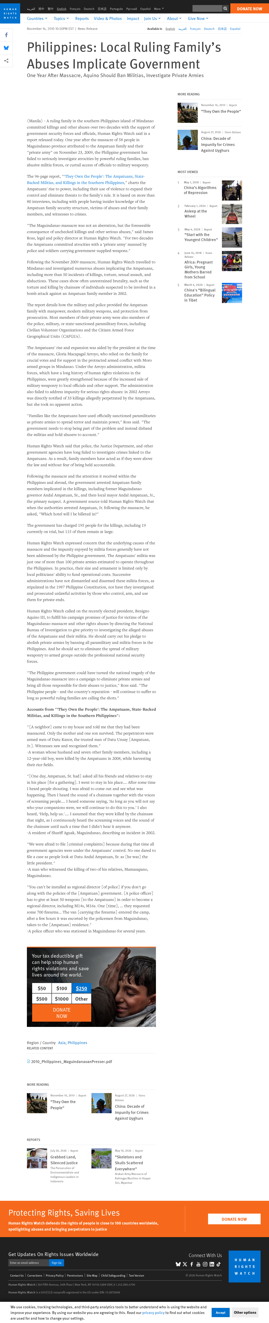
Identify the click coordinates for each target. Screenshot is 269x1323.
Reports (82, 18)
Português (116, 9)
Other (81, 998)
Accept (220, 1312)
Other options (245, 1312)
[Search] (225, 8)
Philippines (77, 1042)
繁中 (51, 9)
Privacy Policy (54, 1275)
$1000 (62, 998)
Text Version (136, 1275)
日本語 (102, 9)
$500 (41, 998)
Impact (133, 18)
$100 (61, 988)
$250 (81, 988)
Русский (131, 9)
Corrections (34, 1275)
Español (145, 9)
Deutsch (89, 9)
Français (75, 9)
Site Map (92, 1275)
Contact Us (17, 1275)
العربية (31, 9)
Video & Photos (108, 18)
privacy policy (153, 1312)
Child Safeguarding (113, 1275)
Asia (62, 1042)
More (160, 9)
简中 (41, 9)
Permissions (75, 1275)
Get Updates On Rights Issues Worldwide (53, 1254)
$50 (42, 988)
